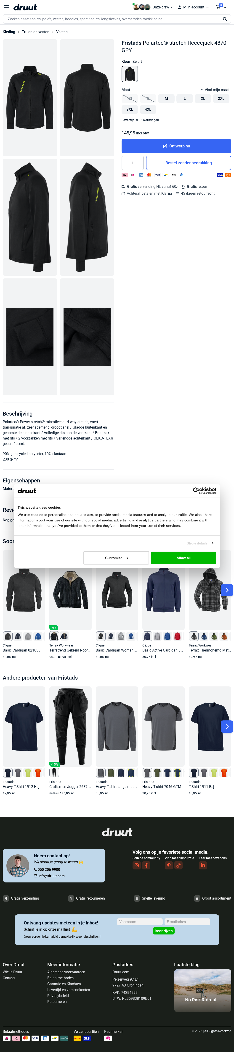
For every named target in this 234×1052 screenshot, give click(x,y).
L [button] (185, 98)
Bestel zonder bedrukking (188, 162)
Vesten (62, 32)
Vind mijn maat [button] (217, 90)
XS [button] (130, 98)
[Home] (25, 7)
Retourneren (57, 1002)
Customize (113, 558)
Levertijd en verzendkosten (68, 990)
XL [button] (203, 98)
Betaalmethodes (60, 978)
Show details (197, 543)
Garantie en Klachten (64, 984)
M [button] (166, 98)
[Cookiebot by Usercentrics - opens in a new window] (196, 490)
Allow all (184, 558)
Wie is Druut (12, 972)
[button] (30, 97)
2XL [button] (221, 98)
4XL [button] (148, 109)
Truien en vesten (35, 32)
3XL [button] (130, 109)
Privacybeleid (58, 996)
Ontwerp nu (179, 146)
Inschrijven (164, 931)
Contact (9, 978)
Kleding (9, 32)
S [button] (148, 98)
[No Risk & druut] (202, 1011)
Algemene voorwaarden (66, 972)
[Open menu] (6, 7)
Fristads (131, 43)
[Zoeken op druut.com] (117, 19)
